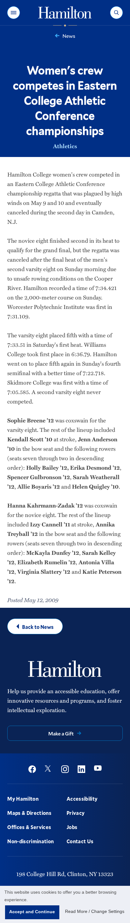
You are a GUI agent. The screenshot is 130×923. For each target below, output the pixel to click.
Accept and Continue (32, 911)
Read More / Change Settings (94, 911)
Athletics (65, 146)
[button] (13, 12)
